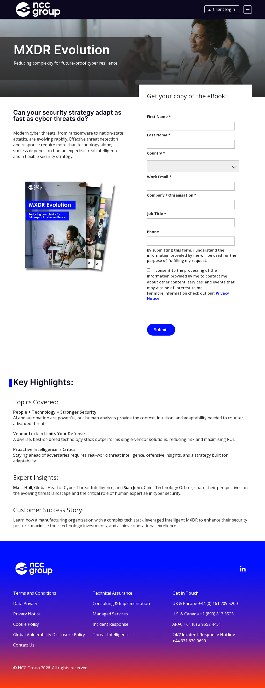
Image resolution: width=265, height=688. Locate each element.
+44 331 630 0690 (189, 641)
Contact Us (23, 645)
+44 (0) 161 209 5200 (218, 603)
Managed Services (110, 614)
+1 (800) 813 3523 (217, 614)
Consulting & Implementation (121, 603)
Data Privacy (25, 603)
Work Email (159, 176)
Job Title (156, 213)
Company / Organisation (171, 195)
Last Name (159, 135)
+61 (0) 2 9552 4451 (202, 624)
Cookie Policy (26, 624)
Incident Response (110, 624)
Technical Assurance (112, 593)
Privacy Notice (27, 614)
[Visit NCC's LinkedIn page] (243, 569)
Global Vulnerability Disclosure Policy (49, 634)
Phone (153, 231)
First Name (159, 116)
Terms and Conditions (34, 593)
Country (156, 153)
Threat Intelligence (111, 634)
